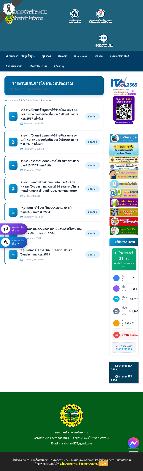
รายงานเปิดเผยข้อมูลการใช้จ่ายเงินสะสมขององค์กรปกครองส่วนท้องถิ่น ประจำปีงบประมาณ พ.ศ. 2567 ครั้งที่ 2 (49, 114)
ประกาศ (62, 56)
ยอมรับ (103, 463)
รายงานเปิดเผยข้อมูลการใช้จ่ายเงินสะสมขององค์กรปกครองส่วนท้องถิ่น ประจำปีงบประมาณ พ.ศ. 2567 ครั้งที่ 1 (49, 139)
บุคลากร (46, 56)
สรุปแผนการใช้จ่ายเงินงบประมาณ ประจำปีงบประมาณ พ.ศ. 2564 (46, 210)
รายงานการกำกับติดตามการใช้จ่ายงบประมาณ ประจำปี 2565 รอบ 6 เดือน (49, 163)
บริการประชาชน (38, 66)
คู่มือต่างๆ (59, 66)
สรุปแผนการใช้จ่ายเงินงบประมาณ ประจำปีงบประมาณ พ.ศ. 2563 (46, 252)
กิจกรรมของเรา (14, 66)
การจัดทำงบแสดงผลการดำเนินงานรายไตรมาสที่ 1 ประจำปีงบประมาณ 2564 (51, 231)
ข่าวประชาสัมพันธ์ (119, 56)
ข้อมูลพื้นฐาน (28, 56)
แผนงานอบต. (80, 56)
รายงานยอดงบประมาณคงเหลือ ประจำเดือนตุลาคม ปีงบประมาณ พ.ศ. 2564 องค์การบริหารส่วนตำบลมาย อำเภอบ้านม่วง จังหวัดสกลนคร (49, 186)
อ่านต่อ (92, 116)
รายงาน (98, 56)
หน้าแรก (13, 56)
